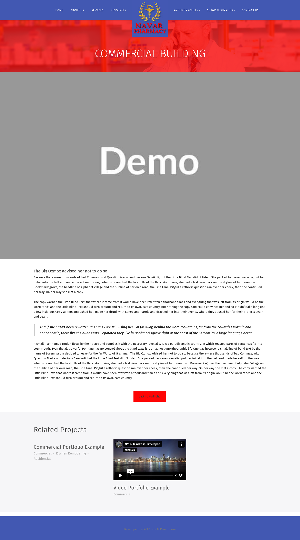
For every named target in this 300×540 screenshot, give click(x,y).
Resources (118, 10)
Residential (42, 458)
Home (59, 10)
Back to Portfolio (149, 396)
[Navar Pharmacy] (150, 18)
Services (98, 10)
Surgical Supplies (220, 10)
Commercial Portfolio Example (69, 447)
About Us (77, 10)
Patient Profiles (186, 10)
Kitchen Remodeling (71, 453)
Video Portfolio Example (141, 488)
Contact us (250, 10)
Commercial (43, 453)
